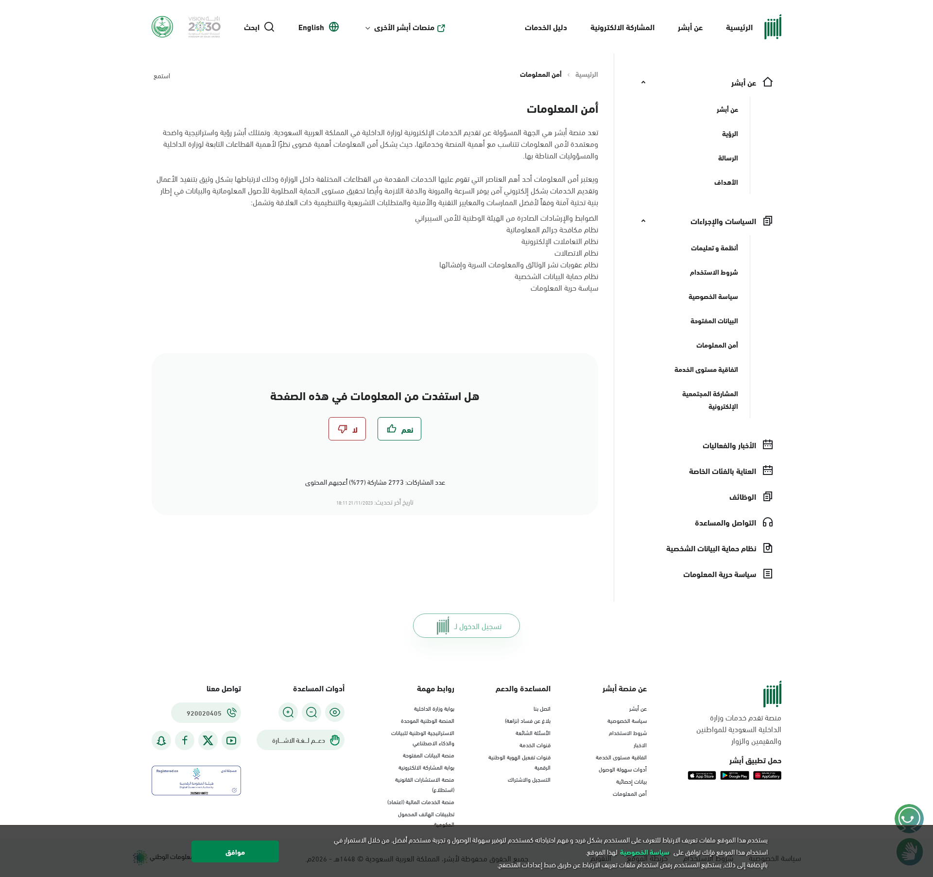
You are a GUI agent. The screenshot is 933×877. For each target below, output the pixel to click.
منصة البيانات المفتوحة (428, 754)
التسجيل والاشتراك (529, 778)
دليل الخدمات (546, 26)
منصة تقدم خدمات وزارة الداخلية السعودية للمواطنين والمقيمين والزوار (738, 728)
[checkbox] (399, 428)
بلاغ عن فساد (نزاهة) (528, 720)
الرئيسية (739, 26)
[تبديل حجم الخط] (311, 712)
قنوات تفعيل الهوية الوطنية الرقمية (519, 761)
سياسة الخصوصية (627, 720)
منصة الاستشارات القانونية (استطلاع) (424, 783)
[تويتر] (208, 740)
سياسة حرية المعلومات (564, 287)
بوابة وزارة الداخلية (434, 707)
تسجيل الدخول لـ (477, 625)
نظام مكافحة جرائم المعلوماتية (552, 229)
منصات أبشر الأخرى (404, 27)
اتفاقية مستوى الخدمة (621, 756)
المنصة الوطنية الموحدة (427, 720)
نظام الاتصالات (576, 252)
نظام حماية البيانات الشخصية (556, 275)
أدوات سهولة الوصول (623, 768)
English (311, 27)
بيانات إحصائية (631, 780)
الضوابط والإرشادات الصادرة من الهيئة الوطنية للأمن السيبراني (506, 217)
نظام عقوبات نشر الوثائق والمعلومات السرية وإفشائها (518, 264)
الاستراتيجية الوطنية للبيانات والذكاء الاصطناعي (422, 737)
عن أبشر (690, 26)
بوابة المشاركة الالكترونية (426, 766)
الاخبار (640, 744)
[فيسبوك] (184, 741)
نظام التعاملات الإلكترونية (559, 240)
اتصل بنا (542, 707)
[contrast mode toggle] (335, 712)
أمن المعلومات (630, 793)
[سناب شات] (161, 741)
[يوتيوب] (231, 741)
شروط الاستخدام (628, 732)
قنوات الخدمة (535, 744)
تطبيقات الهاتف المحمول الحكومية (426, 818)
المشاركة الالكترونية (622, 26)
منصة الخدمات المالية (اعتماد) (420, 801)
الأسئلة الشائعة (533, 732)
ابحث (251, 27)
